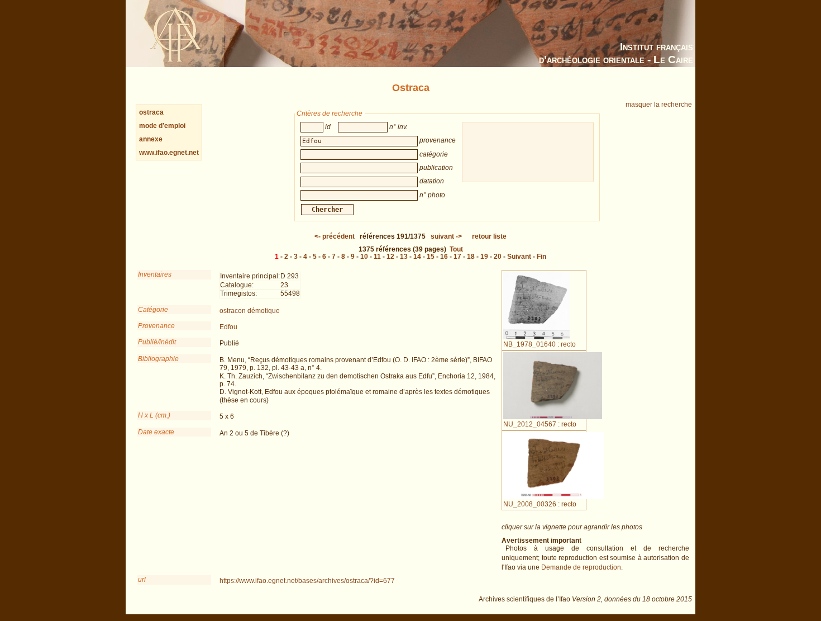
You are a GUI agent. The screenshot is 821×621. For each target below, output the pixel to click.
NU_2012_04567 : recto (539, 424)
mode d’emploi (162, 126)
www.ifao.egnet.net (169, 153)
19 (484, 256)
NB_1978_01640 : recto (539, 344)
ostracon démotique (249, 311)
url (142, 580)
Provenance (156, 326)
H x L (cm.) (154, 415)
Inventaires (154, 274)
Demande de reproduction (581, 567)
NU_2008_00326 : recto (539, 504)
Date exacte (156, 432)
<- (334, 236)
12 (390, 256)
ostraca (151, 112)
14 (417, 256)
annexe (151, 139)
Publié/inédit (157, 342)
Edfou (228, 327)
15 (431, 256)
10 (364, 256)
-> (446, 236)
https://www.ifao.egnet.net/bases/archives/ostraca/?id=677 (307, 581)
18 (471, 256)
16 (444, 256)
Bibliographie (158, 359)
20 (498, 256)
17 (457, 256)
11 (377, 256)
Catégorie (153, 310)
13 (404, 256)
